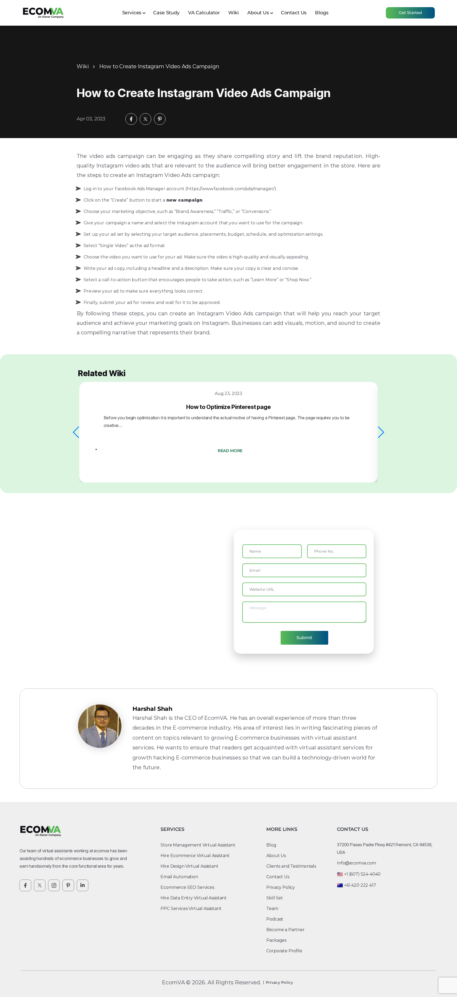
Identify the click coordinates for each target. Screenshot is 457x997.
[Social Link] (25, 885)
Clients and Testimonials (291, 866)
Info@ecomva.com (356, 863)
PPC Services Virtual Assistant (191, 908)
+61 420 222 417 (360, 885)
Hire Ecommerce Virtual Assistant (195, 855)
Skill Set (274, 897)
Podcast (274, 919)
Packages (276, 940)
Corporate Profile (284, 950)
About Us (258, 13)
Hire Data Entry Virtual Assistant (194, 897)
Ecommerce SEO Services (187, 887)
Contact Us (294, 13)
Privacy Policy (280, 887)
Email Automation (179, 876)
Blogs (321, 13)
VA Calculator (204, 13)
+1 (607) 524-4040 (362, 874)
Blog (271, 845)
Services (131, 13)
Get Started (410, 12)
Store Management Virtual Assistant (198, 845)
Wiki (233, 13)
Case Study (166, 13)
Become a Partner (285, 929)
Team (272, 908)
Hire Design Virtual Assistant (189, 866)
